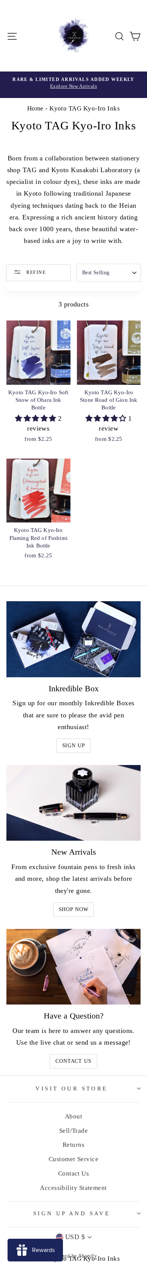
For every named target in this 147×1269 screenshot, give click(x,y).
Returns (73, 1144)
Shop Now (74, 909)
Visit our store (71, 1088)
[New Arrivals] (73, 803)
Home (35, 108)
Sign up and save (71, 1213)
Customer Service (73, 1159)
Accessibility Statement (73, 1187)
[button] (36, 418)
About (73, 1116)
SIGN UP (73, 745)
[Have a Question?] (73, 967)
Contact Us (73, 1061)
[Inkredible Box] (73, 639)
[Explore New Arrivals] (73, 85)
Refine (35, 272)
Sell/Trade (73, 1130)
